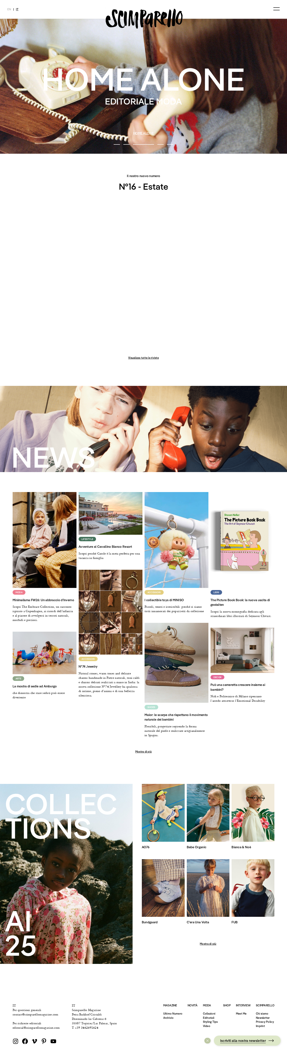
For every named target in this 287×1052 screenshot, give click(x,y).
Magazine (170, 1005)
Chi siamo (262, 1013)
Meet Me (241, 1013)
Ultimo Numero (172, 1013)
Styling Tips (210, 1021)
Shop (227, 1005)
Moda (207, 1005)
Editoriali (209, 1017)
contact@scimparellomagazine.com (35, 1014)
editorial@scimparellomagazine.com (36, 1028)
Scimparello (265, 1005)
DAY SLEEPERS (143, 133)
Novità (193, 1005)
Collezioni (209, 1013)
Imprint (260, 1026)
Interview (243, 1005)
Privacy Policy (265, 1021)
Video (206, 1026)
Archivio (168, 1017)
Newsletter (263, 1017)
